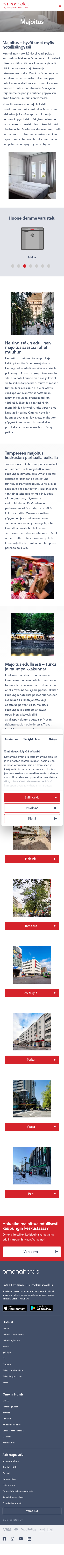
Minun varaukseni (11, 1460)
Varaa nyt (31, 1251)
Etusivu (6, 1400)
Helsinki (31, 858)
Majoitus (7, 1436)
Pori (31, 1193)
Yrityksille (7, 1418)
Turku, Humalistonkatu (13, 1370)
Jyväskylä (30, 992)
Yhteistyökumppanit (12, 1502)
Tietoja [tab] (53, 739)
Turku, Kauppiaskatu (12, 1376)
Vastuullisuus (9, 1442)
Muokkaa (32, 807)
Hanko (6, 1328)
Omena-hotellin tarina (13, 1430)
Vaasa (31, 1126)
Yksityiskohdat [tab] (32, 739)
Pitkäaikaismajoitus (11, 1424)
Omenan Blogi (9, 1478)
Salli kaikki (32, 797)
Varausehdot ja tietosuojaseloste (18, 1490)
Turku (31, 1059)
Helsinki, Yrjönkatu (11, 1340)
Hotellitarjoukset (10, 1406)
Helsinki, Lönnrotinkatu (13, 1334)
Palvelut (6, 1472)
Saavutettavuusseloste (13, 1496)
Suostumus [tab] (11, 739)
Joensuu (6, 1346)
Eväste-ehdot (9, 1484)
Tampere (31, 925)
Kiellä (32, 818)
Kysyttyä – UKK (9, 1466)
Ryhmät (6, 1412)
